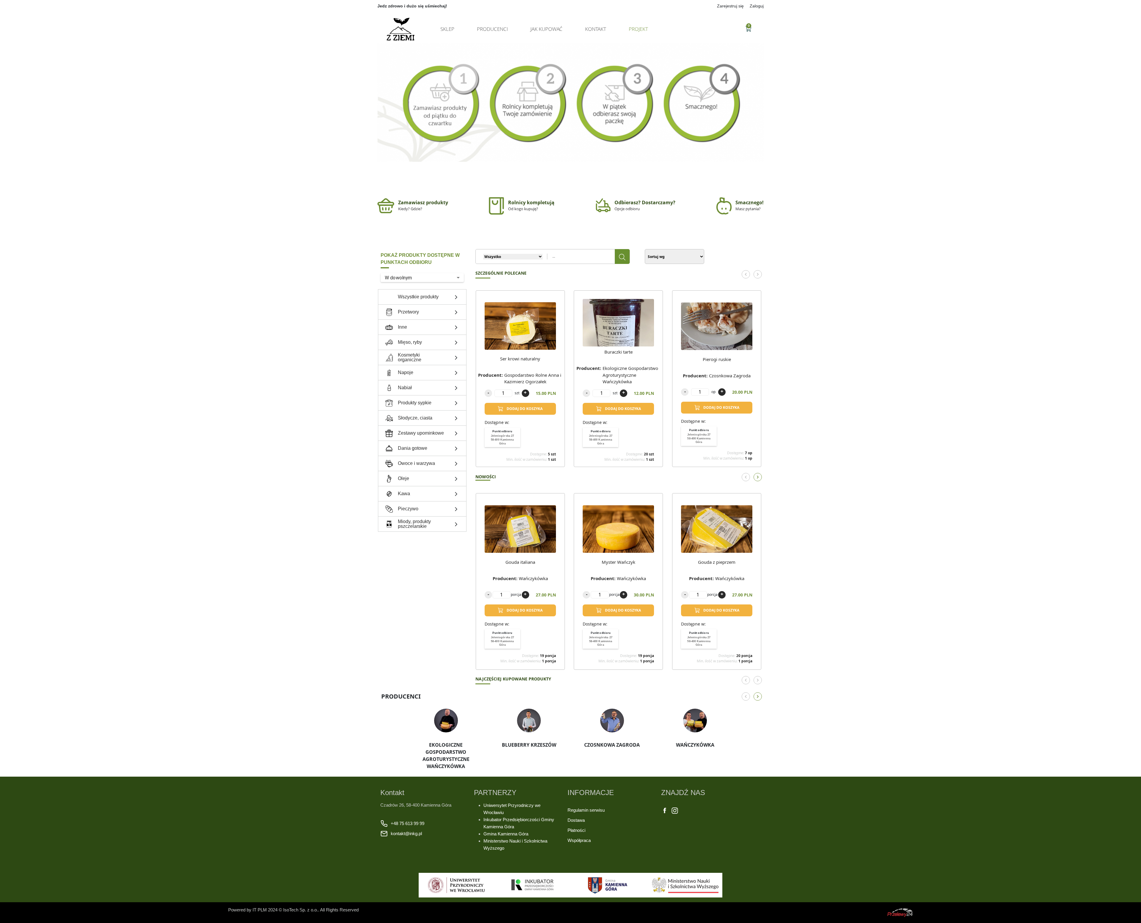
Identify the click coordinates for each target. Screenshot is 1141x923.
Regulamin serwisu (586, 810)
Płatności (576, 830)
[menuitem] (502, 437)
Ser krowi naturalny (520, 359)
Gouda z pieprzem (716, 562)
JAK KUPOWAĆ (546, 29)
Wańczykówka (533, 578)
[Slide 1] (570, 155)
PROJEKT (638, 29)
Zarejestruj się (730, 6)
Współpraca (579, 840)
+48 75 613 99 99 (407, 823)
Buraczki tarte (618, 352)
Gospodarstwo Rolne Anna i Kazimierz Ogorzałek (532, 378)
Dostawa (576, 820)
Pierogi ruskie (717, 359)
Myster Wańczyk (618, 562)
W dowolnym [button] (398, 278)
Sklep (447, 29)
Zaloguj (757, 6)
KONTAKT (595, 29)
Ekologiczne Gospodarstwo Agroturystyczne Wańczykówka (630, 374)
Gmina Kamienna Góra (505, 833)
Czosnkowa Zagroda (730, 376)
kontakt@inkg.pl (406, 833)
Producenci (492, 29)
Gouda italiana (520, 562)
